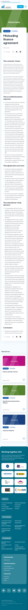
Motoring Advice (7, 566)
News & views (7, 570)
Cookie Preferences (10, 603)
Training (16, 545)
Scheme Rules (18, 528)
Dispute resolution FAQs (6, 548)
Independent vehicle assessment (6, 523)
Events (3, 546)
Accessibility (4, 605)
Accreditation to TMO (6, 545)
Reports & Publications (9, 568)
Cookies (3, 603)
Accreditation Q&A (19, 546)
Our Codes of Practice (6, 520)
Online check (7, 560)
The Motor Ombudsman (6, 502)
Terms (20, 603)
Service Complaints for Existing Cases (20, 526)
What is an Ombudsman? (20, 502)
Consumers (6, 576)
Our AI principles (5, 506)
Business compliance (6, 525)
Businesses (6, 578)
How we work (18, 504)
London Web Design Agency (7, 600)
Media (5, 580)
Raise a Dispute (18, 520)
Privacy (16, 603)
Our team (17, 508)
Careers (3, 510)
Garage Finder (18, 522)
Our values (3, 504)
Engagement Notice (6, 528)
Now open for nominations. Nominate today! (11, 2)
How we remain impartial (6, 508)
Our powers (17, 506)
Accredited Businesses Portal (20, 549)
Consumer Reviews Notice (5, 531)
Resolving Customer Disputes (6, 542)
